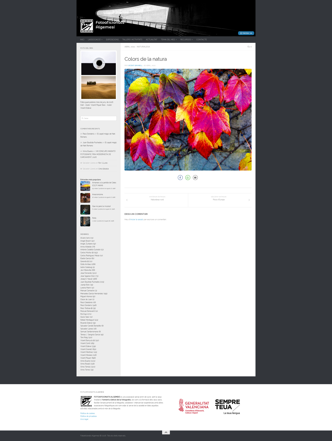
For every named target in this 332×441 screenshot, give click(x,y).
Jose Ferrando (86, 273)
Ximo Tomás (85, 367)
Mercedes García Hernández (91, 294)
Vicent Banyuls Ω (87, 340)
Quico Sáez (84, 317)
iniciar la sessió (136, 219)
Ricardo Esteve (86, 323)
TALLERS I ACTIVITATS (132, 39)
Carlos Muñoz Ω (87, 253)
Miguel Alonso (86, 296)
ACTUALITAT (151, 39)
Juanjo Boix (85, 285)
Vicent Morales (86, 355)
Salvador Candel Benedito (90, 326)
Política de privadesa (88, 416)
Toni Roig (84, 337)
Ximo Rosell (85, 364)
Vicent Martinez (86, 352)
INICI (82, 39)
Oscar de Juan (86, 299)
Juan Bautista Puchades (92, 142)
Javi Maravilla (85, 270)
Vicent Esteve (85, 346)
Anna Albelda (85, 247)
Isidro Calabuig (86, 267)
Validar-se (247, 33)
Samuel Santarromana (89, 332)
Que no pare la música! (101, 206)
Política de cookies (87, 413)
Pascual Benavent (87, 311)
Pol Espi (83, 314)
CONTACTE (201, 39)
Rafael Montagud (87, 320)
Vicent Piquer (85, 358)
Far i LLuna (102, 163)
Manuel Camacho (87, 291)
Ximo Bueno (88, 151)
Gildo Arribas (85, 264)
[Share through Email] (195, 177)
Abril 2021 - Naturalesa (137, 47)
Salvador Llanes (86, 329)
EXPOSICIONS (112, 39)
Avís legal (84, 419)
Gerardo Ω (84, 261)
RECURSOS (185, 39)
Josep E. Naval (86, 279)
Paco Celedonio (86, 302)
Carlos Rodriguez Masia (89, 256)
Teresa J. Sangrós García (90, 335)
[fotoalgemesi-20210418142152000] (188, 169)
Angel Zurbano (86, 244)
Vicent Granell (135, 65)
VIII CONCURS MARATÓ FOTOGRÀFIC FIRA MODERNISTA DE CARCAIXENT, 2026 (97, 154)
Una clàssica (103, 169)
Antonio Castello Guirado (90, 250)
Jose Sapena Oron (87, 276)
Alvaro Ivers (85, 238)
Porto (94, 218)
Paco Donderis (88, 134)
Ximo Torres (85, 370)
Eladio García (85, 258)
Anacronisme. (97, 194)
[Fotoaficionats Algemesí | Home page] (86, 25)
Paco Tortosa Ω (86, 308)
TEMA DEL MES (168, 39)
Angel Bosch (85, 241)
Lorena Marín (85, 288)
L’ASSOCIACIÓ (94, 39)
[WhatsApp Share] (187, 177)
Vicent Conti (85, 343)
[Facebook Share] (180, 177)
